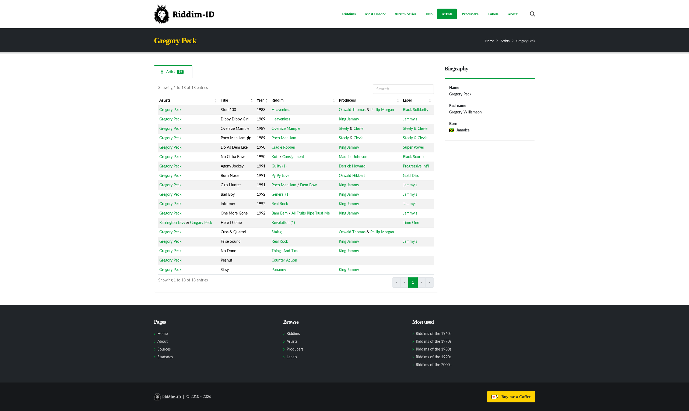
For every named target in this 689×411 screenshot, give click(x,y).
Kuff (275, 157)
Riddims (349, 14)
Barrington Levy (172, 223)
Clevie (358, 129)
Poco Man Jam (284, 138)
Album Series (405, 14)
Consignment (293, 157)
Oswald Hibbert (352, 176)
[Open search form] (532, 14)
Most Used (373, 14)
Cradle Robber (283, 147)
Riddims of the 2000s (433, 365)
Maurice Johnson (353, 157)
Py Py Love (280, 176)
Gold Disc (411, 176)
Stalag (277, 232)
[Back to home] (184, 14)
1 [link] (413, 282)
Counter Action (284, 260)
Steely (344, 129)
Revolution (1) (283, 223)
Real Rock (280, 204)
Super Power (413, 147)
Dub (429, 14)
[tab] (173, 71)
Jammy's (410, 119)
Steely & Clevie (415, 129)
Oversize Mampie (286, 129)
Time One (411, 223)
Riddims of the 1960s (433, 334)
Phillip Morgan (382, 110)
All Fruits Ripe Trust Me (310, 213)
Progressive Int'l (416, 166)
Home (489, 40)
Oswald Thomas (352, 110)
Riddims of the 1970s (433, 342)
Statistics (165, 357)
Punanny (279, 270)
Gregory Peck (170, 110)
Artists (446, 14)
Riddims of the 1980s (433, 349)
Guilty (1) (279, 166)
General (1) (281, 194)
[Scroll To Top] (679, 405)
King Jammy (349, 119)
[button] (215, 100)
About (512, 14)
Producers (470, 14)
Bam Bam (280, 213)
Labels (492, 14)
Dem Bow (308, 185)
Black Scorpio (414, 157)
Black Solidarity (415, 110)
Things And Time (285, 251)
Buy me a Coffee (515, 397)
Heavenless (281, 110)
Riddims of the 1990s (433, 357)
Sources (164, 349)
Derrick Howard (352, 166)
